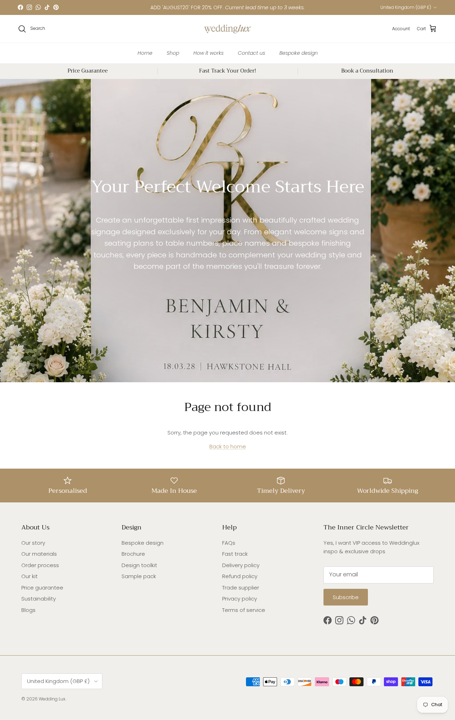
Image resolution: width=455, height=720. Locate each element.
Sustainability (38, 598)
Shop (173, 52)
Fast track (235, 554)
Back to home (227, 446)
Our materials (39, 554)
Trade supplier (240, 587)
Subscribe (346, 597)
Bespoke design (298, 52)
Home (145, 52)
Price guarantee (42, 587)
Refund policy (239, 576)
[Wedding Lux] (227, 29)
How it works (208, 52)
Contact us (251, 52)
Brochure (133, 554)
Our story (33, 542)
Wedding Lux (52, 699)
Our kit (29, 576)
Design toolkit (139, 565)
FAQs (228, 542)
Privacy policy (239, 598)
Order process (40, 565)
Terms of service (243, 610)
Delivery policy (240, 565)
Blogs (28, 610)
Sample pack (139, 576)
